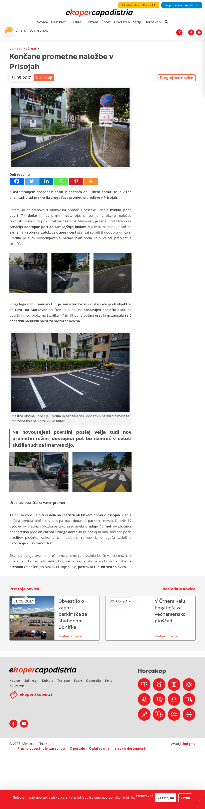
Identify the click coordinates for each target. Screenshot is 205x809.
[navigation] (102, 20)
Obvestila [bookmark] (122, 22)
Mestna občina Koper (137, 5)
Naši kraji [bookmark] (58, 22)
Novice (14, 680)
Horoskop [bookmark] (153, 22)
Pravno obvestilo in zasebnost (41, 748)
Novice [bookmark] (42, 22)
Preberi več (144, 796)
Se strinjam (166, 797)
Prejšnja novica (24, 589)
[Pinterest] (76, 181)
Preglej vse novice (176, 78)
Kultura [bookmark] (75, 22)
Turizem (63, 680)
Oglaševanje (99, 748)
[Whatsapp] (61, 181)
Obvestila (93, 680)
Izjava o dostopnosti (130, 748)
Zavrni (185, 797)
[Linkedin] (46, 181)
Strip (109, 680)
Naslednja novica (179, 589)
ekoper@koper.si (36, 694)
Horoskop (16, 685)
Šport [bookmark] (106, 22)
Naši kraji (30, 49)
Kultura (47, 680)
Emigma (189, 743)
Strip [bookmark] (137, 22)
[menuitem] (42, 22)
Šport (78, 680)
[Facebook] (17, 181)
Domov (14, 49)
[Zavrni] (200, 800)
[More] (91, 181)
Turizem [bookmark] (91, 22)
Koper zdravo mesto (180, 5)
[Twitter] (32, 181)
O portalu (77, 748)
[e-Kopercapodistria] (99, 13)
